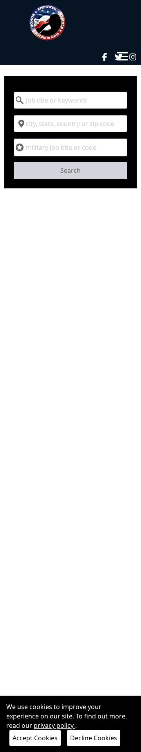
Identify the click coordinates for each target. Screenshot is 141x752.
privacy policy (54, 725)
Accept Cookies (35, 738)
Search (70, 170)
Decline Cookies (93, 738)
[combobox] (70, 100)
